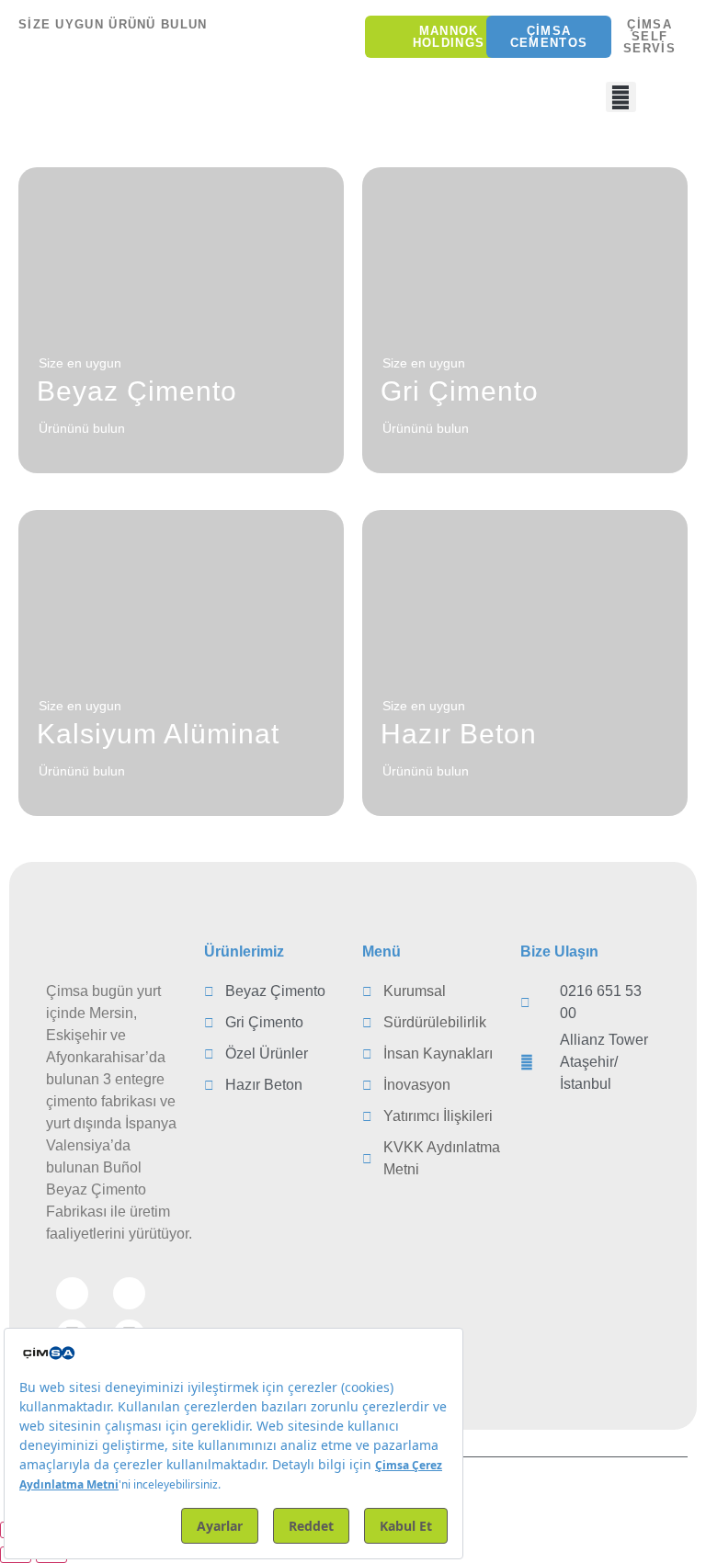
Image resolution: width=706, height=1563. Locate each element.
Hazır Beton (459, 734)
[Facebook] (72, 1293)
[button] (621, 97)
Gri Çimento (460, 391)
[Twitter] (129, 1293)
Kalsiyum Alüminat (158, 734)
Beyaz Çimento (137, 391)
